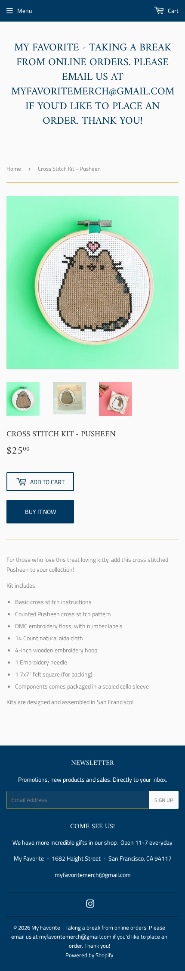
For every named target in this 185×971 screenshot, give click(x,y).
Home (13, 168)
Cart (172, 10)
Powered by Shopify (89, 955)
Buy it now (40, 511)
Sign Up (163, 800)
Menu (24, 10)
